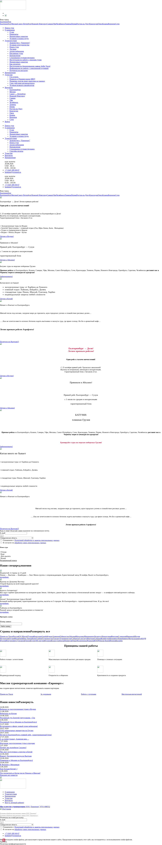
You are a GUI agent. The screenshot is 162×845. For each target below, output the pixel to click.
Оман (74, 641)
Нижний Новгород (39, 24)
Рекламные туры (16, 53)
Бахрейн (119, 641)
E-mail (2, 533)
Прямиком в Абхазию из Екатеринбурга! (16, 760)
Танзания (21, 641)
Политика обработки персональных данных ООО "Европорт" (18, 813)
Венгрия (114, 636)
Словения (122, 636)
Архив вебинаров (16, 51)
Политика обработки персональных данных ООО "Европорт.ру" (19, 815)
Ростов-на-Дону (82, 24)
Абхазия (72, 636)
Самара (50, 24)
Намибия (123, 639)
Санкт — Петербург (17, 94)
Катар (62, 641)
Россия (16, 636)
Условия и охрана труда (19, 39)
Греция (27, 641)
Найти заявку (5, 626)
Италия (3, 641)
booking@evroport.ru (13, 172)
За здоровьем (46, 694)
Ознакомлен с (30, 540)
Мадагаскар (134, 639)
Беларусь (98, 636)
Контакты (9, 87)
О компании (10, 30)
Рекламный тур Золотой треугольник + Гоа (17, 718)
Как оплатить (14, 64)
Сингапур (83, 639)
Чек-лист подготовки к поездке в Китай (16, 752)
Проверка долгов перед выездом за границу (27, 81)
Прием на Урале (6, 636)
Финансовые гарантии (18, 36)
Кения (114, 639)
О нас (11, 32)
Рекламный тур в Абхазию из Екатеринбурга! (18, 722)
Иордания (11, 641)
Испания (47, 641)
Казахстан (55, 641)
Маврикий (130, 636)
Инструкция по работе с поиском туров (25, 60)
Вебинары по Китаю (8, 713)
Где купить (13, 77)
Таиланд (56, 639)
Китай (25, 636)
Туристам (8, 75)
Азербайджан (47, 636)
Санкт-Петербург (24, 24)
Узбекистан (64, 636)
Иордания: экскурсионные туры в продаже (17, 743)
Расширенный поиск (8, 560)
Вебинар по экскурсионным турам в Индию (18, 709)
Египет (33, 641)
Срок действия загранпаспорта (22, 83)
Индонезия (4, 639)
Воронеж (111, 24)
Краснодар (93, 24)
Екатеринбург (5, 22)
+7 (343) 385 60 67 (12, 170)
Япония (113, 641)
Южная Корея (104, 641)
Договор (12, 49)
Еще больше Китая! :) (8, 769)
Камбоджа (105, 639)
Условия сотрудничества (19, 45)
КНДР (143, 639)
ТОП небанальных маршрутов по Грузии (16, 731)
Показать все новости (9, 775)
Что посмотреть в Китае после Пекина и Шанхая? (20, 773)
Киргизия (38, 636)
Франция (90, 641)
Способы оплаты (16, 151)
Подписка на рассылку (18, 70)
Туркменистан (66, 639)
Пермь (73, 24)
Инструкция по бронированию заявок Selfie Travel (29, 66)
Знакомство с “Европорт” (19, 43)
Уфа (54, 24)
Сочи (117, 24)
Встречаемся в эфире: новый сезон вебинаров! (19, 726)
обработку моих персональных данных (30, 543)
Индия (137, 636)
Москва (14, 24)
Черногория (106, 636)
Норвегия (68, 641)
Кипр (34, 639)
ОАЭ (21, 636)
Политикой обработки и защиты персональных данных (36, 540)
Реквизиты (13, 34)
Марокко (89, 636)
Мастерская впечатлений (132, 694)
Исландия (40, 641)
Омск (100, 24)
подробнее (4, 577)
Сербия (39, 639)
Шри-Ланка (27, 639)
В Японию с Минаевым (9, 765)
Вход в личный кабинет (14, 803)
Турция (31, 636)
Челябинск (60, 24)
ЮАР (96, 641)
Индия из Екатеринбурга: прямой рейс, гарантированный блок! (26, 735)
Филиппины (82, 641)
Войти (7, 122)
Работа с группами (88, 694)
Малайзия (18, 639)
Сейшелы (75, 639)
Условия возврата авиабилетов (21, 85)
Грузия (11, 639)
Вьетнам (90, 639)
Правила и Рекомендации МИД (22, 79)
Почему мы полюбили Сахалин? (13, 748)
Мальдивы (80, 636)
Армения (56, 636)
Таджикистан (47, 639)
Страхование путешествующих (22, 58)
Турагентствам (11, 41)
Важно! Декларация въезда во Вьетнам (16, 756)
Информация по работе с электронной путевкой (29, 68)
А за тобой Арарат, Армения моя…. (14, 739)
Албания (97, 639)
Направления (14, 56)
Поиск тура (9, 28)
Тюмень (68, 24)
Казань (105, 24)
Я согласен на (24, 543)
